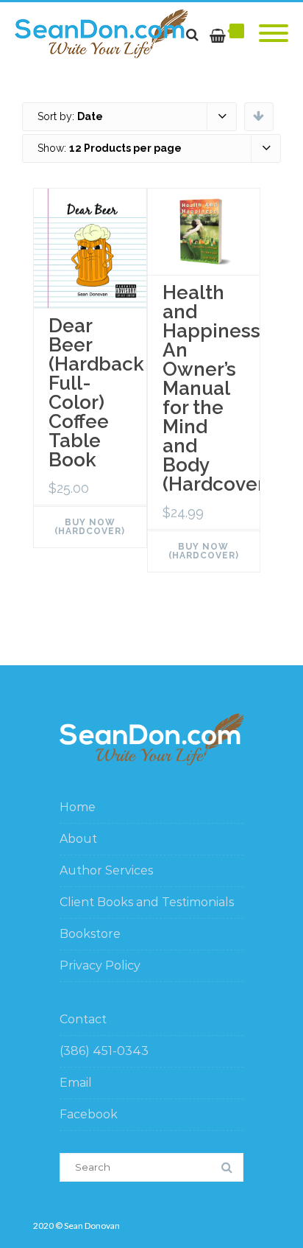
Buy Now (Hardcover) (89, 527)
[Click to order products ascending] (258, 116)
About (78, 839)
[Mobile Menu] (273, 34)
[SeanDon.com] (105, 34)
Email (76, 1083)
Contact (83, 1019)
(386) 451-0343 (104, 1051)
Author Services (106, 870)
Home (78, 807)
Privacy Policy (100, 965)
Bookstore (90, 934)
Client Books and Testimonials (147, 902)
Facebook (89, 1114)
